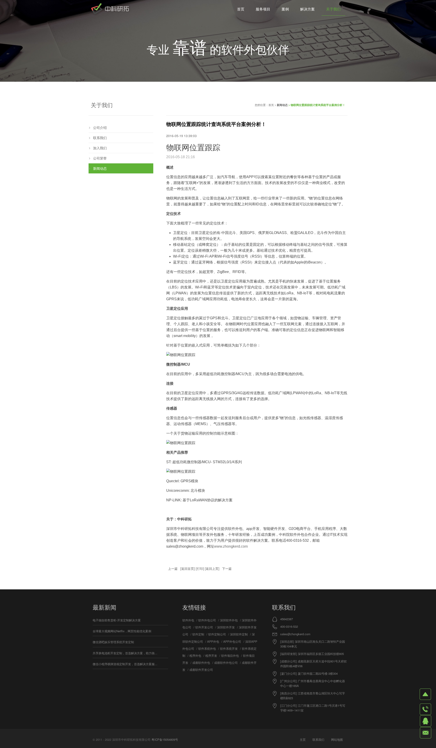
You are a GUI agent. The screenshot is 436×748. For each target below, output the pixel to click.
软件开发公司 (204, 627)
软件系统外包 (207, 648)
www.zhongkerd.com (231, 546)
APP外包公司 (232, 641)
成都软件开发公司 (201, 669)
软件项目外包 (230, 655)
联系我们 (100, 137)
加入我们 (100, 147)
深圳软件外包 (229, 620)
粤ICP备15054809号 (164, 739)
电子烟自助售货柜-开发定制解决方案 (117, 620)
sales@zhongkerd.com (295, 634)
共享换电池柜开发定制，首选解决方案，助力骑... (125, 653)
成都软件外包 (201, 662)
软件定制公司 (217, 634)
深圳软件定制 (239, 634)
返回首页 (187, 568)
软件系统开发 (229, 648)
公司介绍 (100, 127)
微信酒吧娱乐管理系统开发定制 (113, 642)
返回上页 (212, 568)
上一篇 (173, 568)
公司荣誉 (100, 158)
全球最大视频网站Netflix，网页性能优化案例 (122, 631)
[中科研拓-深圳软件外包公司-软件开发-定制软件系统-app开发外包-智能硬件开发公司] (110, 9)
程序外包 (195, 655)
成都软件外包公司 (226, 662)
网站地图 (337, 739)
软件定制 (198, 634)
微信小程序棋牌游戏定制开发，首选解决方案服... (125, 664)
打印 (200, 568)
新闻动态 (282, 105)
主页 (303, 739)
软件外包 (188, 620)
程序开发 (211, 655)
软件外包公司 (207, 620)
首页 (271, 105)
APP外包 (213, 641)
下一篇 (227, 568)
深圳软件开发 (226, 627)
